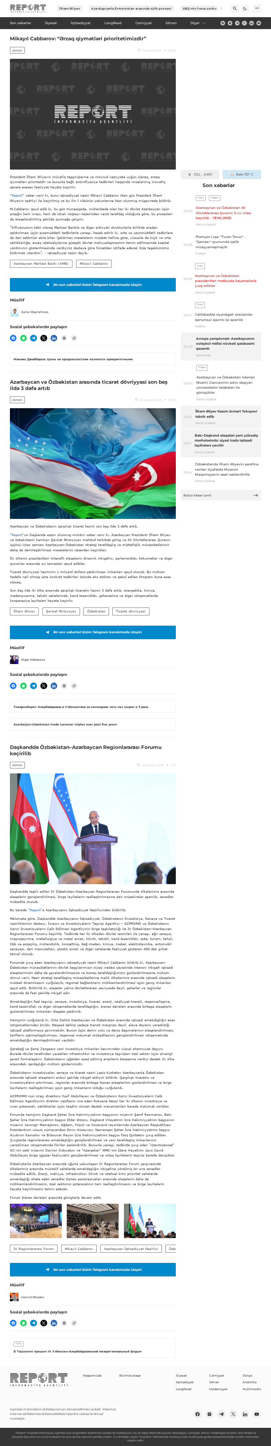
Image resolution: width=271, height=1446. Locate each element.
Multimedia (252, 1389)
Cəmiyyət (216, 1375)
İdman (214, 1382)
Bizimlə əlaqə (130, 1375)
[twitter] (244, 23)
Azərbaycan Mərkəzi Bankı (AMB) (41, 263)
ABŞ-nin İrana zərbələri (203, 8)
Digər (195, 23)
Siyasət (181, 1375)
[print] (64, 338)
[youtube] (258, 23)
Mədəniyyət (218, 1389)
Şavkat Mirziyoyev (61, 611)
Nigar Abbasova (33, 659)
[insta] (230, 23)
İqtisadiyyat (185, 1382)
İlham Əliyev (69, 8)
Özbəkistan (96, 611)
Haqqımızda (92, 1375)
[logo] (28, 8)
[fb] (222, 23)
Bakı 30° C (244, 174)
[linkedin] (251, 23)
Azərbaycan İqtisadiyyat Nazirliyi (131, 1249)
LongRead (183, 1389)
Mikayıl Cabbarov (94, 263)
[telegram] (237, 23)
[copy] (74, 338)
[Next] (218, 8)
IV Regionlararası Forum (34, 1249)
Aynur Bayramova (34, 312)
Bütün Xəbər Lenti (197, 495)
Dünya (247, 1375)
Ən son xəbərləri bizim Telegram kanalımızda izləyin (97, 285)
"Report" (17, 535)
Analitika (249, 1382)
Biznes (17, 50)
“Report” (17, 195)
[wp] (23, 338)
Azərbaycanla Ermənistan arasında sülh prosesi (131, 8)
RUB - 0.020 (203, 174)
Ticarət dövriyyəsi (130, 611)
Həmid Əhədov (32, 1297)
